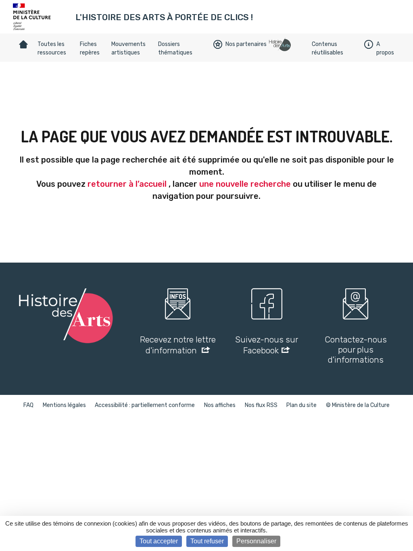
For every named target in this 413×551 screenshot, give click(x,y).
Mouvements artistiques (128, 48)
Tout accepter (159, 541)
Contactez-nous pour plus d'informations (356, 349)
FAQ (28, 405)
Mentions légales (64, 405)
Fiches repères (90, 48)
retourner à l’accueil (127, 184)
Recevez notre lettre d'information (178, 344)
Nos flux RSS (261, 405)
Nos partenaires (246, 44)
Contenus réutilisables (327, 48)
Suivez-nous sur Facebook (266, 344)
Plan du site (301, 405)
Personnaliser (256, 541)
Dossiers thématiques (175, 48)
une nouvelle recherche (245, 184)
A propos (385, 48)
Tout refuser (207, 541)
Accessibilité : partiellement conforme (145, 405)
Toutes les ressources (52, 48)
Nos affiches (220, 405)
